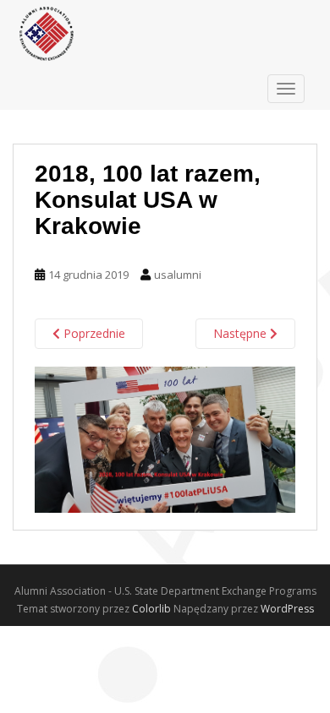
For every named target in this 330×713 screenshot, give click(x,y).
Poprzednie (92, 333)
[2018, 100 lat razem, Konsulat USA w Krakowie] (165, 438)
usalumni (177, 274)
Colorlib (151, 608)
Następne (241, 333)
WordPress (287, 608)
